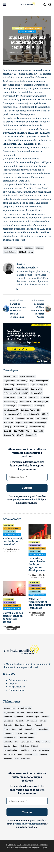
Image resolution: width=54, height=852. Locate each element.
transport (9, 435)
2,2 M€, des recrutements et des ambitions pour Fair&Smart (40, 603)
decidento (36, 389)
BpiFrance (22, 385)
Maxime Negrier (27, 267)
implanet (39, 248)
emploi (23, 393)
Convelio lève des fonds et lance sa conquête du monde (13, 617)
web (20, 435)
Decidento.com (24, 847)
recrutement (20, 426)
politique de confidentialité (27, 499)
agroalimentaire (27, 376)
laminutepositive (12, 414)
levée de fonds (10, 252)
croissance (22, 389)
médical (22, 252)
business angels (39, 385)
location (8, 418)
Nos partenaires (17, 686)
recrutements (37, 426)
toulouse (38, 431)
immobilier (25, 401)
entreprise (36, 393)
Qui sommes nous (17, 680)
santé (31, 252)
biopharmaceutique (39, 380)
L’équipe (13, 683)
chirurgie (18, 248)
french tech (10, 401)
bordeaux (8, 248)
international (25, 406)
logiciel (20, 418)
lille (45, 414)
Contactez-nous (16, 689)
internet (39, 406)
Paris (7, 426)
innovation (10, 406)
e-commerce (10, 393)
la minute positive (30, 410)
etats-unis (9, 397)
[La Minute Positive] (27, 4)
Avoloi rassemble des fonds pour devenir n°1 (13, 541)
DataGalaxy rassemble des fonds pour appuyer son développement (37, 564)
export (22, 397)
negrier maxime (24, 422)
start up (19, 431)
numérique (40, 422)
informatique (41, 401)
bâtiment (9, 389)
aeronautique (10, 376)
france (45, 397)
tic (28, 431)
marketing (41, 418)
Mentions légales (39, 847)
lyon (30, 418)
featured (33, 397)
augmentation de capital (15, 380)
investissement (11, 410)
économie (29, 248)
